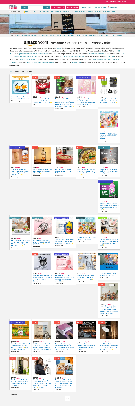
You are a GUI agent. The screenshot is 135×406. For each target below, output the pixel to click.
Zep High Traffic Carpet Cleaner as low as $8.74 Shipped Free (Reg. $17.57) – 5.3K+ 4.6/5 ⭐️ (64, 240)
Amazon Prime (109, 56)
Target (42, 12)
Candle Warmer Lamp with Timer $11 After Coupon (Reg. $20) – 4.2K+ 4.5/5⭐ (42, 170)
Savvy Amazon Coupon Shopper (73, 56)
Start (90, 7)
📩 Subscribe (112, 7)
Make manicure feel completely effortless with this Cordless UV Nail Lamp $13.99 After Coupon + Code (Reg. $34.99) (64, 345)
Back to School (72, 7)
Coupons (57, 12)
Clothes (98, 12)
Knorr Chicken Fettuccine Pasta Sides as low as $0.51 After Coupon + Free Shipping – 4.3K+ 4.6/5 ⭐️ (86, 171)
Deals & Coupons (58, 7)
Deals (103, 7)
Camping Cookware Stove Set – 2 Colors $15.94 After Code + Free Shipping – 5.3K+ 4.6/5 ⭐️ (109, 99)
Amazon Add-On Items (57, 35)
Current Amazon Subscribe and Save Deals (32, 35)
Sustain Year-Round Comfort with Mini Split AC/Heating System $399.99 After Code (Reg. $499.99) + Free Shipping (42, 345)
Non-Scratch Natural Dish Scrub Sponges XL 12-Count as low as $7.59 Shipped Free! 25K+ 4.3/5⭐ (109, 241)
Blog (106, 2)
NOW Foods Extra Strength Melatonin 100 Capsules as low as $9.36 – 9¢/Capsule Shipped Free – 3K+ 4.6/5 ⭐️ (20, 171)
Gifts (114, 12)
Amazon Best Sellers (74, 35)
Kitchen (90, 12)
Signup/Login (121, 2)
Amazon (36, 12)
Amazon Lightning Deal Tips (93, 35)
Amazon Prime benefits (28, 59)
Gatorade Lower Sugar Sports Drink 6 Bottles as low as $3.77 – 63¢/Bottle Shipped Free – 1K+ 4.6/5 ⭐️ (109, 205)
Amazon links (76, 62)
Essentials (83, 12)
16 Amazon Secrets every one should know (39, 62)
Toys (108, 12)
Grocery (74, 12)
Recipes (97, 7)
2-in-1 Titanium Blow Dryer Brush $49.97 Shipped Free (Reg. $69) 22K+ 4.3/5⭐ (42, 241)
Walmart (49, 12)
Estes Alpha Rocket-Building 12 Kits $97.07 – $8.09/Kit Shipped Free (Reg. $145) (109, 170)
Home (84, 7)
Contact (112, 2)
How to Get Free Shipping (114, 35)
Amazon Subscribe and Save (97, 54)
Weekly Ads (66, 12)
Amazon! (59, 48)
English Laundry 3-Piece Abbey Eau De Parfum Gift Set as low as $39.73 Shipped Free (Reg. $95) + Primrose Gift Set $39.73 (86, 100)
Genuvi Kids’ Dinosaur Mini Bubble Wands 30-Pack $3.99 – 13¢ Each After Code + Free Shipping (109, 134)
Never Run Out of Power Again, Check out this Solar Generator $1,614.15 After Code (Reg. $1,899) (86, 345)
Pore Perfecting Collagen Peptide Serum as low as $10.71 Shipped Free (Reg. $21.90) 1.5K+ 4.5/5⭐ (64, 277)
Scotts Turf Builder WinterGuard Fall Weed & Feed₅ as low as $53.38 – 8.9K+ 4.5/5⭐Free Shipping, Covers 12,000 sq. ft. (20, 345)
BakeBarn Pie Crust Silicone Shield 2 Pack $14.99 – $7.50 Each (63, 170)
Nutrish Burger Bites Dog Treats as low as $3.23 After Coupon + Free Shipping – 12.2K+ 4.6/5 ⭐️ (42, 99)
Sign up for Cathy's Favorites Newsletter (33, 54)
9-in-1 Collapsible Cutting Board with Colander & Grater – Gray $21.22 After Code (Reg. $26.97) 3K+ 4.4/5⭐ (20, 241)
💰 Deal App (27, 12)
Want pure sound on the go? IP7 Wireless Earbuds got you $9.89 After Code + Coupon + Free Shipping (42, 277)
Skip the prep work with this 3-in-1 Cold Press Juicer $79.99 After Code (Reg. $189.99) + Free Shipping (20, 381)
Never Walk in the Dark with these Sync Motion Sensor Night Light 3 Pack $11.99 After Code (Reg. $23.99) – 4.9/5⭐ (109, 345)
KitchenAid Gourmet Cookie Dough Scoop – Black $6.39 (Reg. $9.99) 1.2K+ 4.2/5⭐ (85, 276)
